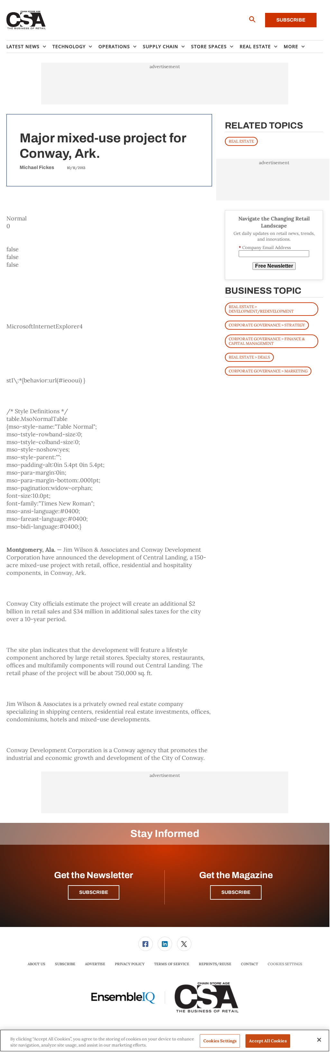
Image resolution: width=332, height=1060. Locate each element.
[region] (164, 1040)
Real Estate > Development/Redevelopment (261, 309)
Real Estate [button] (255, 46)
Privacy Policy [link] (129, 964)
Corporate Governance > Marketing (268, 371)
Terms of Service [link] (171, 964)
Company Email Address (265, 247)
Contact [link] (249, 964)
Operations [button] (114, 46)
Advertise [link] (95, 964)
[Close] (319, 1040)
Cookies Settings (285, 964)
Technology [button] (69, 46)
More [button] (291, 46)
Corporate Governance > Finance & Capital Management (267, 341)
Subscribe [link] (65, 964)
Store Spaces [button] (209, 46)
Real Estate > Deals (249, 357)
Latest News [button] (23, 46)
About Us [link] (36, 964)
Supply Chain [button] (160, 46)
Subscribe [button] (93, 892)
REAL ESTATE (241, 141)
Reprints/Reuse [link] (215, 964)
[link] (145, 944)
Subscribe (290, 19)
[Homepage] (26, 20)
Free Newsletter (274, 266)
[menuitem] (29, 46)
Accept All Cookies (267, 1041)
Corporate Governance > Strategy (267, 325)
